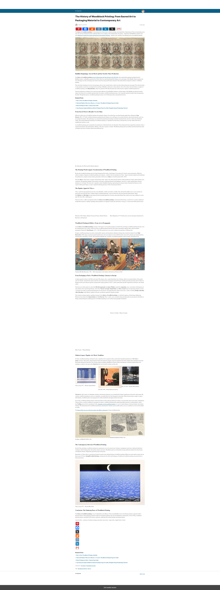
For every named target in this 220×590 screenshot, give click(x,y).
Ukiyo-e (89, 568)
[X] (112, 30)
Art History (83, 565)
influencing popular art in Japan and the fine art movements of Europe (94, 35)
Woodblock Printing (82, 568)
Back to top (142, 574)
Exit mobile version (110, 587)
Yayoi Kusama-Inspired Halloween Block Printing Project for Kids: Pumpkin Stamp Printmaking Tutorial (102, 108)
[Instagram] (98, 30)
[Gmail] (119, 30)
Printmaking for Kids (91, 565)
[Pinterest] (78, 30)
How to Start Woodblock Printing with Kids (86, 100)
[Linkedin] (105, 30)
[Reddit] (92, 30)
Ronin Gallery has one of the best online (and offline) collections (92, 410)
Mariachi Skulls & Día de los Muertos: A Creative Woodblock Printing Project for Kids (97, 103)
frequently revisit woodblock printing (107, 404)
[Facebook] (85, 30)
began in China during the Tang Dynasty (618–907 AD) (105, 77)
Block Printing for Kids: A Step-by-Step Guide (87, 105)
